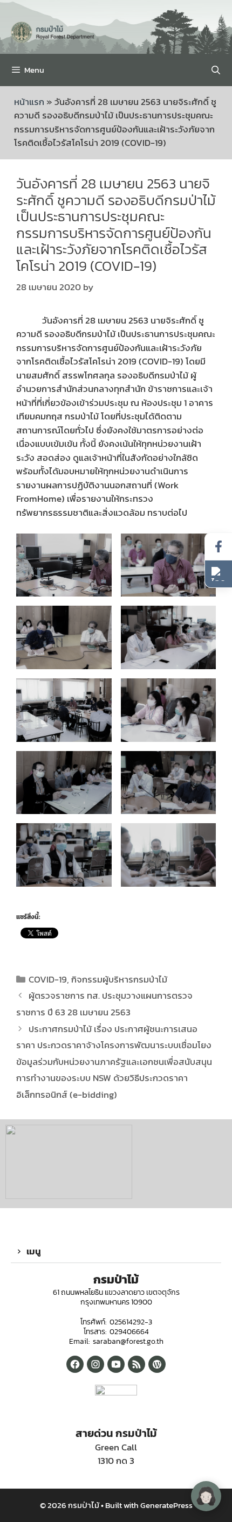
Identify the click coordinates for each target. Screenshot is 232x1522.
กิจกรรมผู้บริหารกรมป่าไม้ (119, 979)
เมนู (33, 1251)
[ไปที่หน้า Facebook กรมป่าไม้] (218, 546)
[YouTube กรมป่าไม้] (116, 1364)
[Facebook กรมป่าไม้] (75, 1364)
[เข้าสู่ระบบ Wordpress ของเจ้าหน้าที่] (157, 1364)
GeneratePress (166, 1505)
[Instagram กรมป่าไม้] (95, 1364)
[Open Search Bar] (215, 70)
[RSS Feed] (136, 1364)
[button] (116, 1251)
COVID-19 (48, 979)
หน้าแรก (29, 102)
